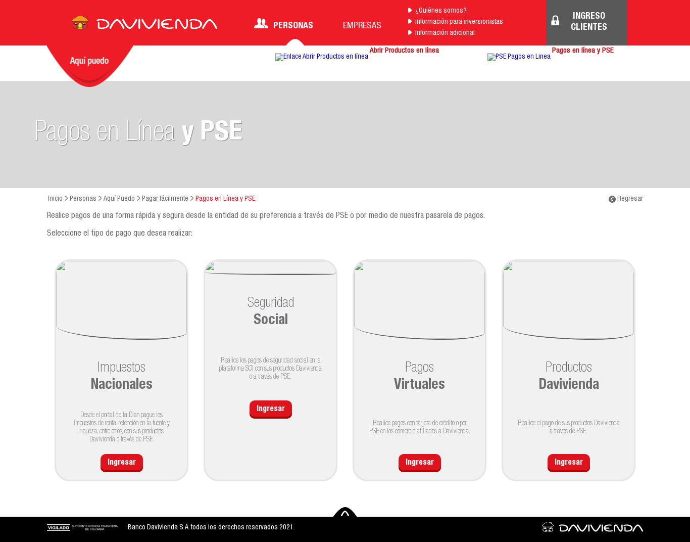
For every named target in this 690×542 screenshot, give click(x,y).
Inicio (55, 199)
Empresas (362, 26)
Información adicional (445, 33)
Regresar (629, 199)
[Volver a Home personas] (144, 25)
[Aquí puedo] (90, 66)
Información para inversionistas (459, 22)
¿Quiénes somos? (441, 11)
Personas (293, 26)
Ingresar (122, 463)
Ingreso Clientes (589, 22)
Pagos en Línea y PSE (225, 199)
